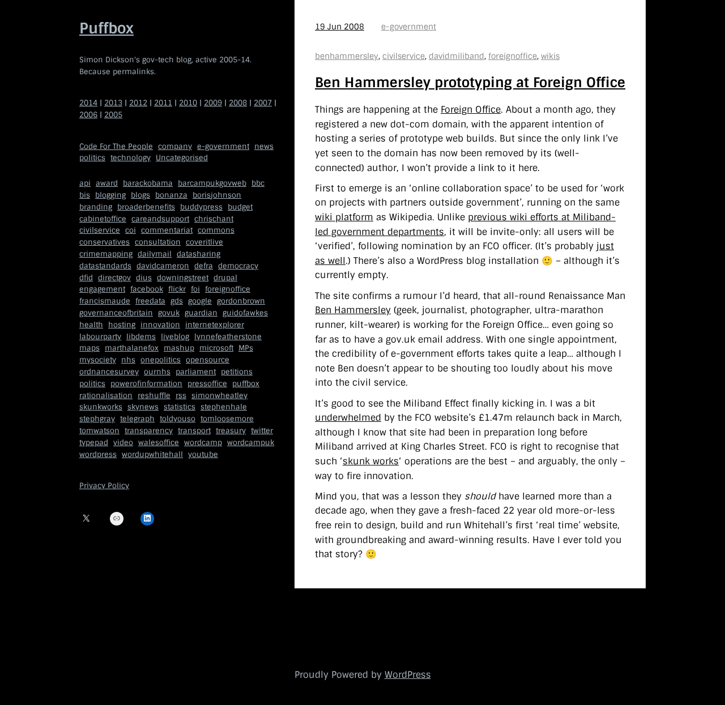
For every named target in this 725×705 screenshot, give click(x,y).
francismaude (104, 301)
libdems (141, 336)
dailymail (155, 254)
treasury (231, 430)
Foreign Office (471, 110)
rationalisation (106, 395)
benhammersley (346, 56)
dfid (86, 277)
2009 (213, 103)
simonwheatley (219, 395)
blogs (140, 195)
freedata (150, 301)
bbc (258, 183)
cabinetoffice (102, 218)
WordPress (408, 675)
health (91, 324)
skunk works (371, 461)
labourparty (100, 336)
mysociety (97, 360)
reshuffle (154, 395)
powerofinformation (146, 383)
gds (176, 301)
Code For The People (116, 146)
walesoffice (158, 442)
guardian (201, 313)
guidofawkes (245, 313)
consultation (158, 242)
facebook (146, 289)
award (107, 183)
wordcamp (203, 442)
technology (130, 158)
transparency (149, 430)
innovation (160, 324)
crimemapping (106, 254)
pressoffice (207, 383)
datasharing (198, 254)
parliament (196, 372)
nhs (128, 360)
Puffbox (106, 28)
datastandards (105, 265)
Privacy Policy (104, 485)
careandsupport (160, 218)
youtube (203, 454)
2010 (188, 103)
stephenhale (224, 407)
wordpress (98, 454)
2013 (113, 103)
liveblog (175, 336)
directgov (114, 277)
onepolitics (160, 360)
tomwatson (99, 430)
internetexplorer (214, 324)
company (175, 146)
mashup (179, 348)
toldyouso (177, 419)
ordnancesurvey (109, 372)
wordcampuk (250, 442)
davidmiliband (456, 56)
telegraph (137, 419)
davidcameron (163, 265)
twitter (262, 430)
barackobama (148, 183)
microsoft (216, 348)
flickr (177, 289)
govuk (169, 313)
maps (89, 348)
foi (195, 289)
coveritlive (204, 242)
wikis (550, 56)
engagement (102, 289)
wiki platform (344, 217)
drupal (225, 277)
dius (144, 277)
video (123, 442)
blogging (110, 195)
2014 (88, 103)
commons (216, 230)
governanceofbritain (116, 313)
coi (130, 230)
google (200, 301)
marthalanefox (132, 348)
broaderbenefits (146, 206)
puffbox (245, 383)
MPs (245, 348)
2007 (263, 103)
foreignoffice (227, 289)
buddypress (201, 206)
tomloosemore (227, 419)
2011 (163, 103)
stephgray (97, 419)
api (85, 183)
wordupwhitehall (152, 454)
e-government (223, 146)
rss (181, 395)
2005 (113, 114)
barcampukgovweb (212, 183)
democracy (238, 265)
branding (95, 206)
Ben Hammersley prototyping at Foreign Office (470, 82)
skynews (143, 407)
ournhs (157, 372)
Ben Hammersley (353, 310)
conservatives (104, 242)
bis (84, 195)
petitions (237, 372)
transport (194, 430)
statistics (179, 407)
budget (240, 206)
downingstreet (182, 277)
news (264, 146)
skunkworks (100, 407)
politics (92, 158)
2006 (88, 114)
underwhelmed (348, 418)
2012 (138, 103)
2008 (238, 103)
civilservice (99, 230)
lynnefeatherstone (228, 336)
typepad (93, 442)
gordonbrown (241, 301)
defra (203, 265)
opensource (207, 360)
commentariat (167, 230)
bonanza (171, 195)
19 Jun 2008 (339, 27)
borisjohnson (217, 195)
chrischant (213, 218)
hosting (121, 324)
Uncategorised (182, 158)
